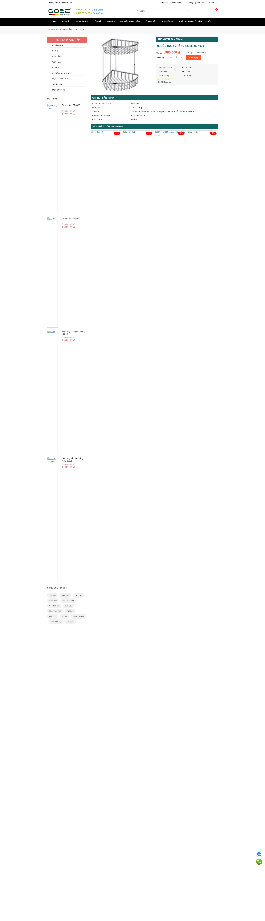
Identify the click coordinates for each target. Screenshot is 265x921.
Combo (54, 21)
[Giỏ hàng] (215, 12)
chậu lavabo (78, 616)
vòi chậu (53, 601)
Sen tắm (111, 21)
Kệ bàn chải (57, 45)
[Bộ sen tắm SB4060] (52, 159)
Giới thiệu (176, 2)
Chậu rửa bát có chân (190, 21)
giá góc (52, 616)
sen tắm (65, 595)
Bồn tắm (56, 56)
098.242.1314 (83, 9)
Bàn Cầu (66, 21)
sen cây (78, 595)
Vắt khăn (56, 62)
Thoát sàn (57, 84)
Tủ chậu (70, 611)
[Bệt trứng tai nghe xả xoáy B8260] (52, 392)
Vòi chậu (98, 21)
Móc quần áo (58, 90)
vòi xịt (64, 616)
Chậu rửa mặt (82, 21)
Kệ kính (55, 51)
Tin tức (208, 21)
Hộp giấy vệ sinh (60, 78)
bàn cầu (68, 606)
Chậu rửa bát (168, 21)
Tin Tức (200, 2)
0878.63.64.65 (83, 13)
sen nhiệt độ (55, 622)
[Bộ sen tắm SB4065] (52, 272)
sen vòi (52, 595)
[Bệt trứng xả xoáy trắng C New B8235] (52, 519)
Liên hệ (211, 2)
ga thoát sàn (68, 601)
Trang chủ (163, 2)
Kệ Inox (55, 67)
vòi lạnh (70, 622)
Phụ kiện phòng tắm (130, 21)
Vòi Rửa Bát (150, 21)
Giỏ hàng (189, 2)
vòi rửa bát (54, 606)
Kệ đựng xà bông (60, 73)
